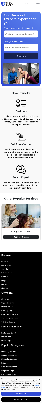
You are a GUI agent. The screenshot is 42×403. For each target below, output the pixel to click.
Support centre (7, 303)
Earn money (6, 265)
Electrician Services (9, 359)
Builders (4, 363)
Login (38, 4)
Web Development (9, 367)
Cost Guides (6, 269)
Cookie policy (6, 310)
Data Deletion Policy (9, 314)
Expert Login (6, 340)
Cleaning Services (8, 374)
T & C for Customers (9, 318)
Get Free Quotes (21, 237)
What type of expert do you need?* (19, 28)
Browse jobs (6, 337)
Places (4, 284)
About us (5, 299)
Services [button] (29, 4)
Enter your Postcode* (13, 41)
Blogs (3, 280)
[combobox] (21, 33)
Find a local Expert (8, 333)
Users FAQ (5, 277)
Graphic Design (7, 370)
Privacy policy (6, 307)
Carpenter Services (9, 355)
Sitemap (4, 288)
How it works (6, 261)
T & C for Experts (8, 322)
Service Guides (7, 273)
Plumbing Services (8, 351)
